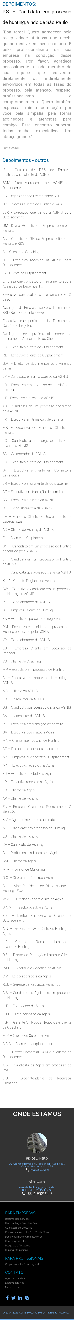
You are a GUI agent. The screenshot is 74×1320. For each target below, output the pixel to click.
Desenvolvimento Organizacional (23, 1236)
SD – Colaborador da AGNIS (24, 454)
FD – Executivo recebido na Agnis (28, 774)
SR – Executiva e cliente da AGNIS (29, 500)
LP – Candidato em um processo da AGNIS (35, 376)
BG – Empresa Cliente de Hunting (28, 610)
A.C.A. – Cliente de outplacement (27, 1044)
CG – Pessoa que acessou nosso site (31, 749)
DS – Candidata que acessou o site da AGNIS (37, 707)
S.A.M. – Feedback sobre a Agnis (28, 907)
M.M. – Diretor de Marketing (24, 869)
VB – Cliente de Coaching (22, 661)
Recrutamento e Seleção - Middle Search (28, 1232)
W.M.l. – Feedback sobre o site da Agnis (33, 899)
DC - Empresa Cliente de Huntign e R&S (32, 204)
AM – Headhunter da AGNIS (24, 716)
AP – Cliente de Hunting (20, 798)
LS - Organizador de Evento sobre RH (31, 196)
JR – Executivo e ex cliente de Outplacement (36, 483)
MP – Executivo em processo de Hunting (33, 669)
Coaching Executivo (16, 1241)
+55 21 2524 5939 (39, 1169)
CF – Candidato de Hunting (23, 845)
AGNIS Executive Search (32, 1312)
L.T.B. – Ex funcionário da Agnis (26, 1014)
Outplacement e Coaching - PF (22, 1264)
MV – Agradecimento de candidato (29, 820)
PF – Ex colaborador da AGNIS (26, 602)
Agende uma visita (15, 1278)
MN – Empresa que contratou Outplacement (36, 757)
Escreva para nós (14, 1282)
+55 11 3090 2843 (39, 1193)
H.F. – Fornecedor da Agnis (23, 1006)
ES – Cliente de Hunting (20, 836)
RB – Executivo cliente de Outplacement (33, 355)
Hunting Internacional (17, 1250)
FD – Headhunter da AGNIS (23, 699)
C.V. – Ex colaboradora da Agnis (27, 976)
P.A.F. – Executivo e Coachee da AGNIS (32, 968)
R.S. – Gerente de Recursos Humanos (31, 984)
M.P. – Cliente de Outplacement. (27, 1036)
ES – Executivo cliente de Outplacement (33, 347)
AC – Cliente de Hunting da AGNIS (28, 530)
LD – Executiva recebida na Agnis (28, 782)
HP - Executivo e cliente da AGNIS (28, 398)
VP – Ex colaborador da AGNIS (26, 640)
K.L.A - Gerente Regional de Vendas (29, 581)
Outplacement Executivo (18, 1227)
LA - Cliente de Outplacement (24, 273)
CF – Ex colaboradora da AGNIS (27, 508)
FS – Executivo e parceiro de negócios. (32, 619)
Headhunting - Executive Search (22, 1223)
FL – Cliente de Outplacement (25, 538)
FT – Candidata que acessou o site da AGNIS (37, 572)
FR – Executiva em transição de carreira (33, 419)
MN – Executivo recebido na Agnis (29, 765)
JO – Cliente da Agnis (19, 790)
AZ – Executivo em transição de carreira (33, 492)
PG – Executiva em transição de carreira (33, 724)
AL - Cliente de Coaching (21, 252)
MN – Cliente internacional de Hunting (31, 740)
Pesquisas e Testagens (17, 1245)
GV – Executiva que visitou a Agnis (28, 732)
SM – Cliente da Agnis (19, 861)
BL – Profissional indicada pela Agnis (30, 853)
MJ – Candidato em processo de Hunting (34, 828)
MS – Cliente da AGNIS (20, 691)
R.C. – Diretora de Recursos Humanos (31, 878)
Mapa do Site (12, 1287)
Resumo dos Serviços (17, 1218)
